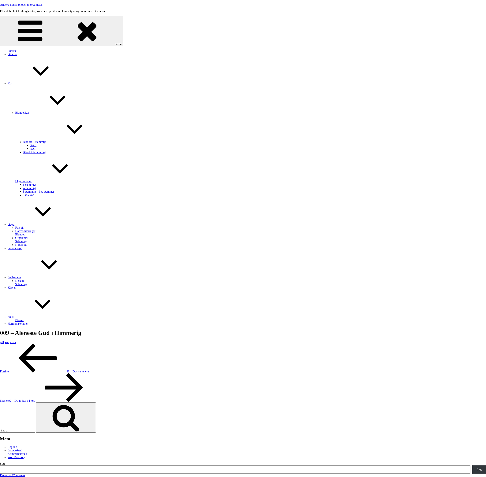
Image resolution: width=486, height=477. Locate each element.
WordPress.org (16, 457)
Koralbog (21, 244)
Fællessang (14, 277)
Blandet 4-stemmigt (34, 152)
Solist (11, 316)
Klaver (12, 287)
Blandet (19, 234)
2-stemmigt (29, 188)
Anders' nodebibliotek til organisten (21, 4)
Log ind (12, 447)
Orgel (11, 224)
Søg (2, 463)
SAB (33, 145)
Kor (10, 83)
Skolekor (28, 195)
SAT (33, 148)
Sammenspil (15, 248)
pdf (2, 342)
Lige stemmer (23, 181)
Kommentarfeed (17, 453)
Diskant (19, 280)
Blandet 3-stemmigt (34, 141)
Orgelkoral (21, 237)
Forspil (19, 227)
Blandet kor (22, 112)
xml (7, 342)
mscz (13, 342)
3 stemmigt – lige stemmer (38, 191)
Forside (12, 50)
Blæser (19, 320)
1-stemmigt (29, 184)
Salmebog (21, 241)
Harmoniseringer (25, 231)
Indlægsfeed (15, 450)
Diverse (12, 54)
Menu (118, 44)
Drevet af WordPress (12, 475)
